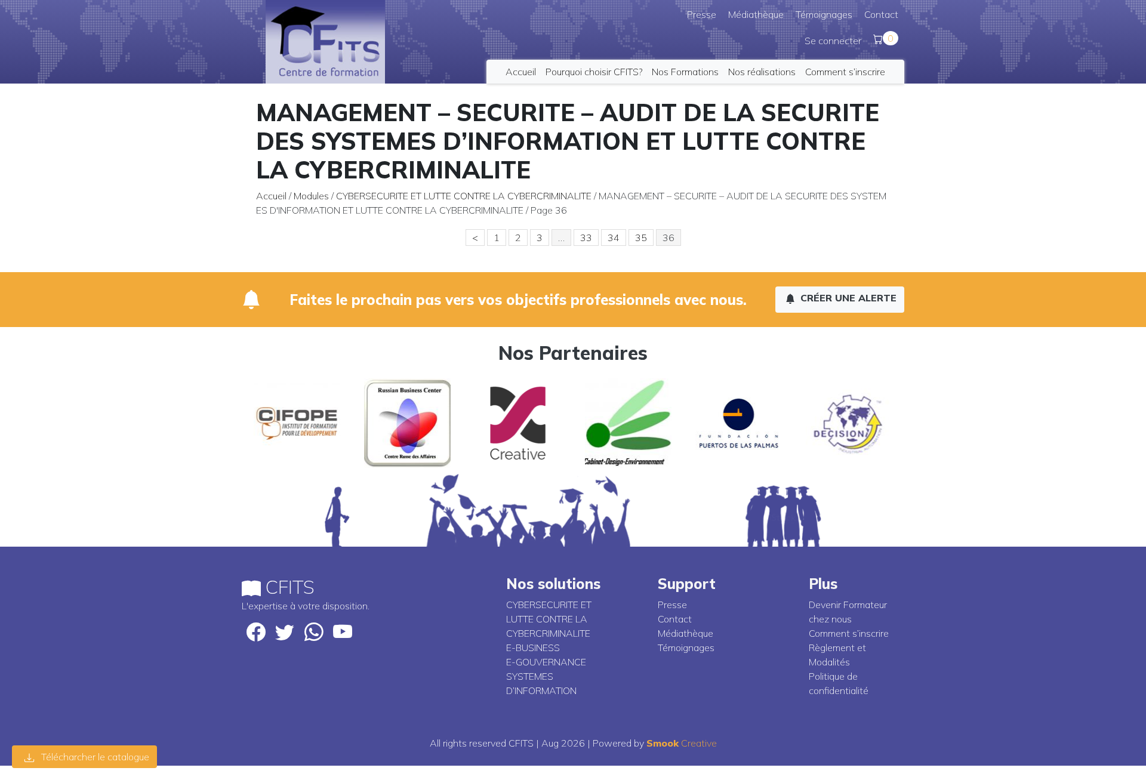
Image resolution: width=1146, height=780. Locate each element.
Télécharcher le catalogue (94, 757)
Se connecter (833, 41)
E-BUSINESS (533, 647)
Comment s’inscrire (845, 72)
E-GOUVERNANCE (546, 662)
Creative (681, 743)
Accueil (521, 72)
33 (586, 237)
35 (641, 237)
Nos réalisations (762, 72)
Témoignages (824, 14)
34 (614, 237)
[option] (297, 423)
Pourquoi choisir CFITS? (594, 72)
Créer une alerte (847, 298)
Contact (881, 14)
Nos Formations (685, 72)
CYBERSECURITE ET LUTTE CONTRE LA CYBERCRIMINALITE (464, 196)
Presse (701, 14)
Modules (311, 196)
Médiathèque (756, 14)
